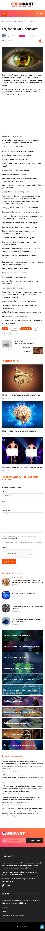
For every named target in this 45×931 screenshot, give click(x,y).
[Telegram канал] (37, 14)
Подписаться (34, 840)
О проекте (5, 907)
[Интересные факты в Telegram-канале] (42, 927)
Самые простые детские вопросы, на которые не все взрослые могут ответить (27, 581)
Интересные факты (19, 21)
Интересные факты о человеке (23, 593)
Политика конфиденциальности (13, 915)
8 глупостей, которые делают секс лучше (21, 395)
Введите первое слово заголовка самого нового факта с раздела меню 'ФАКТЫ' (21, 537)
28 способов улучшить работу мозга (19, 431)
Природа (20, 604)
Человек (32, 21)
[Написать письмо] (41, 14)
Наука (21, 617)
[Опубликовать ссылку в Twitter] (4, 333)
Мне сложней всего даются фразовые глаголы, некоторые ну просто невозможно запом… (20, 799)
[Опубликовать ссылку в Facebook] (35, 329)
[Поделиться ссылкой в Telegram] (16, 333)
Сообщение (6, 510)
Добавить (8, 562)
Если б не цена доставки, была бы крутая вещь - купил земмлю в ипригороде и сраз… (22, 811)
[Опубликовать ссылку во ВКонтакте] (10, 333)
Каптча (4, 547)
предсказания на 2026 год (17, 903)
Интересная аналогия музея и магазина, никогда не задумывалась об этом (22, 777)
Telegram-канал (12, 840)
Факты (22, 36)
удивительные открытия (23, 900)
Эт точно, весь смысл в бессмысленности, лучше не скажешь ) (22, 788)
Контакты (5, 911)
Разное (19, 578)
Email (3, 501)
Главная (6, 21)
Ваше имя (5, 491)
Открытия (15, 617)
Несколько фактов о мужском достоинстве (22, 467)
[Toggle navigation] (4, 14)
